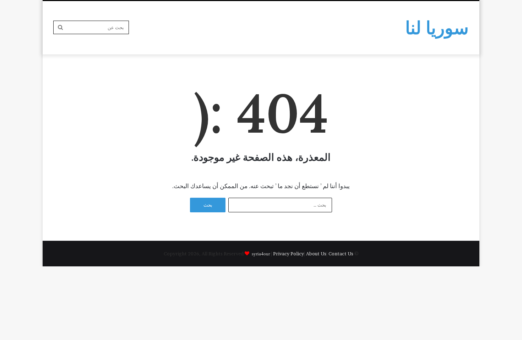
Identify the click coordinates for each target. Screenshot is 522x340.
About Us (316, 253)
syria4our (261, 253)
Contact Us (340, 253)
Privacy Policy (288, 253)
